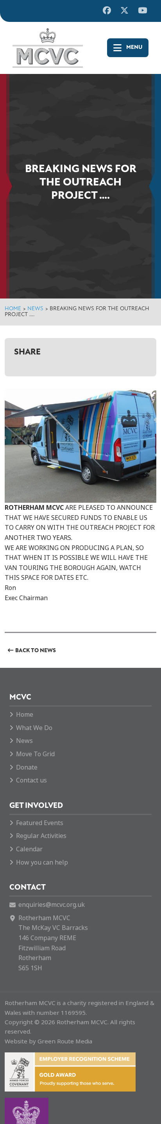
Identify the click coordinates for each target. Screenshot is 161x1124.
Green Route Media (65, 1041)
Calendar (29, 849)
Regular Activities (41, 835)
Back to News (35, 651)
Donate (27, 767)
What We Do (34, 727)
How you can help (42, 862)
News (35, 309)
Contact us (31, 780)
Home (13, 309)
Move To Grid (35, 754)
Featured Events (39, 822)
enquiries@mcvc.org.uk (51, 904)
